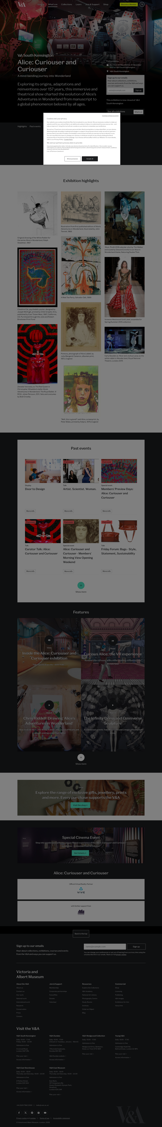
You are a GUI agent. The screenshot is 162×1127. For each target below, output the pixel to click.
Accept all (89, 159)
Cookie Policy (68, 139)
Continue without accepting (110, 115)
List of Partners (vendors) (55, 151)
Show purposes (72, 159)
